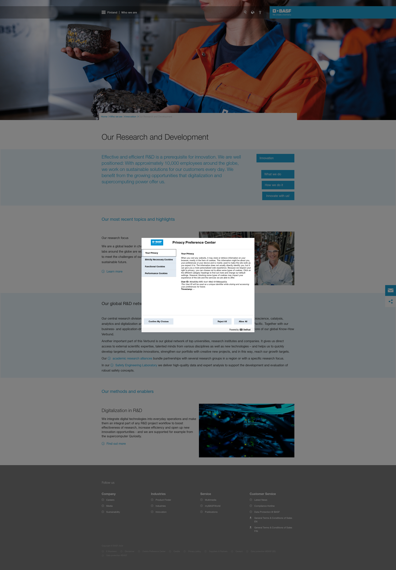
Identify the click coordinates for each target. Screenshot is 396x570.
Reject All (222, 321)
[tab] (159, 253)
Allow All (243, 321)
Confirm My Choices (159, 321)
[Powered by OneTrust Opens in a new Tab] (241, 330)
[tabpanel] (216, 273)
